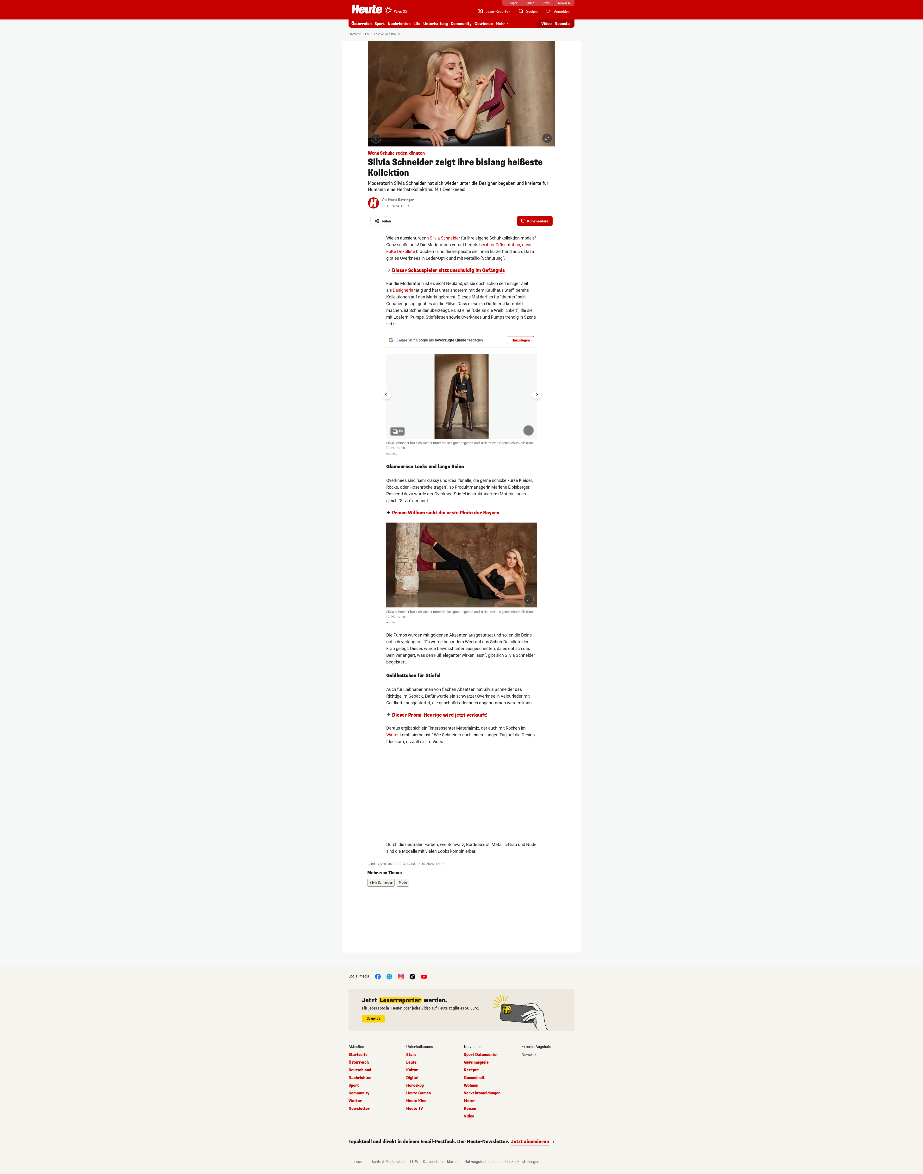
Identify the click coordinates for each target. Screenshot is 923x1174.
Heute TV (414, 1108)
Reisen (470, 1108)
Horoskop (415, 1085)
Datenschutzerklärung (441, 1161)
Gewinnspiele (476, 1062)
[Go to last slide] (386, 394)
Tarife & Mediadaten (388, 1161)
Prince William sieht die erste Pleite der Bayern (445, 513)
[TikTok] (412, 976)
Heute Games (418, 1093)
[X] (389, 976)
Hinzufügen (520, 340)
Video (546, 23)
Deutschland (360, 1070)
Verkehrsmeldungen (482, 1093)
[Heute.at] (366, 9)
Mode (403, 882)
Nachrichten (360, 1077)
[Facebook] (378, 976)
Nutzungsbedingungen (482, 1161)
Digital (412, 1077)
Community (461, 23)
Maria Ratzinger (401, 200)
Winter (392, 734)
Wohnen (471, 1085)
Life (416, 23)
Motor (469, 1100)
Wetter (355, 1100)
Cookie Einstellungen (522, 1161)
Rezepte (471, 1070)
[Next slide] (536, 394)
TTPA (413, 1161)
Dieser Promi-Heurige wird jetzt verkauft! (439, 715)
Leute (411, 1062)
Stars (411, 1054)
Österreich (361, 23)
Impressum (358, 1161)
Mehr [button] (500, 23)
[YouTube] (424, 976)
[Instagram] (401, 976)
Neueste (562, 23)
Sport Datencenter (481, 1054)
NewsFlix (529, 1054)
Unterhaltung (435, 23)
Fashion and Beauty (387, 34)
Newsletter (359, 1108)
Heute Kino (416, 1100)
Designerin (403, 290)
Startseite (355, 34)
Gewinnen (483, 23)
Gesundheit (474, 1077)
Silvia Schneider (445, 237)
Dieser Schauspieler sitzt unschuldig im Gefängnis (448, 270)
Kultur (412, 1070)
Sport (379, 23)
